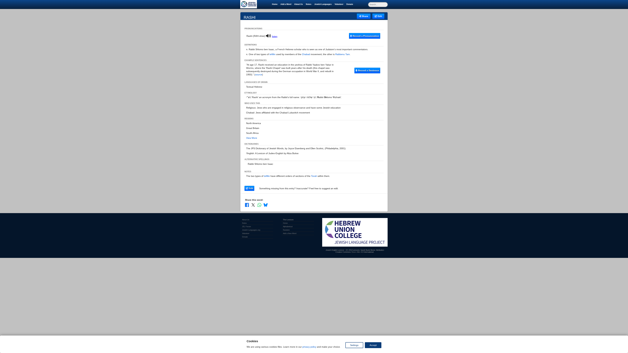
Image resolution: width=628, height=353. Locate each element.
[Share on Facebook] (247, 205)
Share (364, 16)
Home (275, 4)
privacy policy (309, 346)
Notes (308, 4)
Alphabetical (287, 226)
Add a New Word (289, 233)
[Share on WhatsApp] (259, 205)
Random (286, 230)
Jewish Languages (323, 4)
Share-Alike (355, 252)
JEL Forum (246, 226)
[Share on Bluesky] (266, 205)
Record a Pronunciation (365, 36)
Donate (350, 4)
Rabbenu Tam (342, 54)
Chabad (306, 54)
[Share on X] (253, 205)
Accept (373, 345)
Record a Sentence (368, 70)
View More (251, 138)
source (258, 74)
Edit (379, 16)
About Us (298, 4)
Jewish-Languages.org (251, 230)
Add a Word (285, 4)
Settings (354, 345)
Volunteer (340, 4)
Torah (314, 176)
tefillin (272, 54)
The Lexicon (288, 220)
